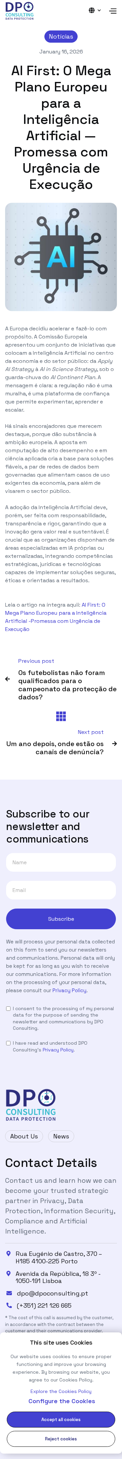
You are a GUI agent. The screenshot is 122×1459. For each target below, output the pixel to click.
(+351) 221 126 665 (44, 1305)
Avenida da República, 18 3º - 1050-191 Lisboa (58, 1277)
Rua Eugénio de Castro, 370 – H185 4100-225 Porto (59, 1257)
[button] (96, 10)
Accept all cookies (61, 1419)
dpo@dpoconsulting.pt (52, 1293)
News (61, 1136)
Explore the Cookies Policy (61, 1391)
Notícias (61, 36)
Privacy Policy (69, 990)
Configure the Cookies (61, 1401)
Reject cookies (61, 1439)
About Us (24, 1136)
